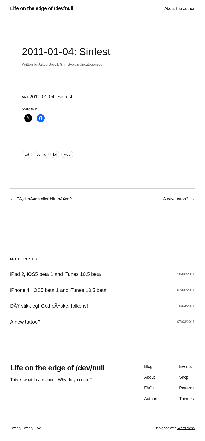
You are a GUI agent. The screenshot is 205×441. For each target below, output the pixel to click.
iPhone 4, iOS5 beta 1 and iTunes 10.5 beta (58, 290)
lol (55, 154)
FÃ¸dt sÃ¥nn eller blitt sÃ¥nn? (44, 199)
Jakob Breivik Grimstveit (57, 64)
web (67, 154)
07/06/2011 (186, 290)
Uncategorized (91, 64)
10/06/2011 (186, 274)
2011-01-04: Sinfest (51, 96)
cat (27, 154)
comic (41, 154)
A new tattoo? (175, 199)
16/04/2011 (186, 306)
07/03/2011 (186, 322)
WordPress (186, 428)
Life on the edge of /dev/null (42, 8)
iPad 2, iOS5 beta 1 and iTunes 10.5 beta (55, 274)
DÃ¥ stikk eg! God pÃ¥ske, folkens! (49, 306)
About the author (179, 8)
